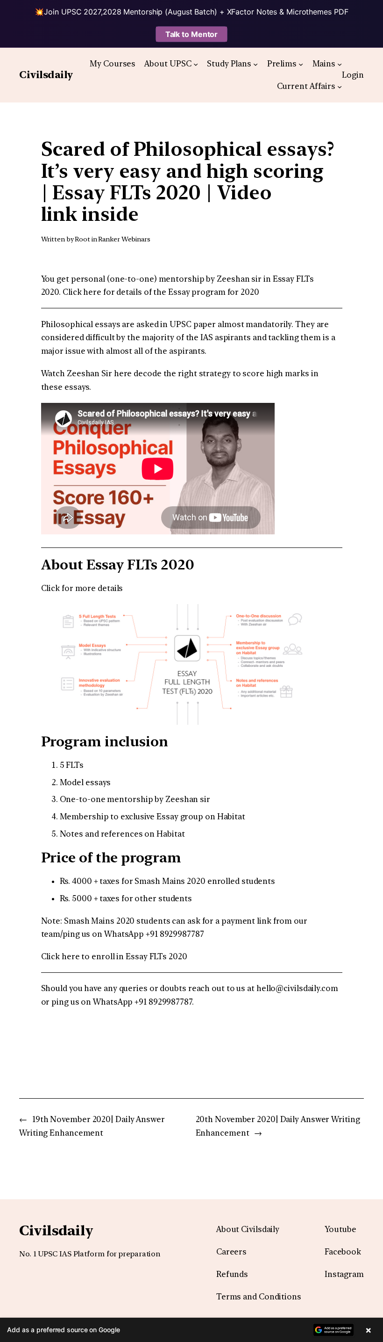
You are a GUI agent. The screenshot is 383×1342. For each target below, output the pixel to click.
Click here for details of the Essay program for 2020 (161, 292)
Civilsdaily (46, 74)
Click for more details (82, 588)
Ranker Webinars (124, 239)
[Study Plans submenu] (255, 63)
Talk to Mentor (191, 34)
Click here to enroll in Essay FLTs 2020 (114, 956)
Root (82, 239)
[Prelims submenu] (300, 63)
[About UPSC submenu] (195, 63)
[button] (191, 1330)
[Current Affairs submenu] (339, 86)
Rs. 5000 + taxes (90, 898)
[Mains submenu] (339, 63)
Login (353, 75)
